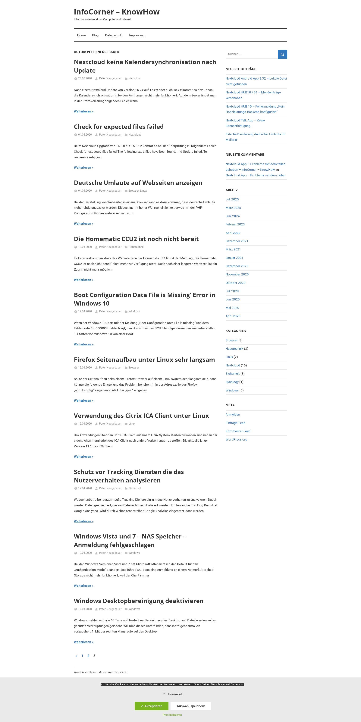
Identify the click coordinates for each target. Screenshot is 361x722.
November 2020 (237, 274)
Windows (134, 311)
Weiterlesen (82, 111)
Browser (134, 190)
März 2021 (233, 249)
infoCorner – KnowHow (117, 11)
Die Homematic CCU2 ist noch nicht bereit (136, 239)
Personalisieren (172, 714)
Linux (143, 190)
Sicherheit (135, 488)
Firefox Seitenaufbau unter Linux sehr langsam (144, 359)
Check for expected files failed (119, 126)
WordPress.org (236, 439)
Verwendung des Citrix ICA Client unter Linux (141, 415)
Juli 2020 (232, 291)
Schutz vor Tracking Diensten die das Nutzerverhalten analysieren (129, 476)
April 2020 (233, 316)
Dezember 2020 (237, 266)
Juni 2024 (233, 216)
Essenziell (175, 694)
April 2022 (233, 233)
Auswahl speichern (191, 706)
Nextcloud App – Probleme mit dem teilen (255, 175)
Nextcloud (135, 78)
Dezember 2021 (237, 241)
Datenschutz (114, 35)
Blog (95, 35)
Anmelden (233, 414)
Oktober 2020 (236, 283)
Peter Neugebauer (110, 78)
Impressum (137, 35)
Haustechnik (136, 247)
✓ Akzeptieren (151, 706)
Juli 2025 (232, 199)
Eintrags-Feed (235, 423)
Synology (232, 382)
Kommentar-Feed (238, 431)
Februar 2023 (235, 224)
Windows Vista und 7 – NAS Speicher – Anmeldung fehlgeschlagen (130, 540)
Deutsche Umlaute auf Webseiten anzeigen (138, 182)
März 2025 (233, 208)
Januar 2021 (234, 258)
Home (81, 35)
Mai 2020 (232, 308)
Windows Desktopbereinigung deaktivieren (139, 601)
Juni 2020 (233, 299)
